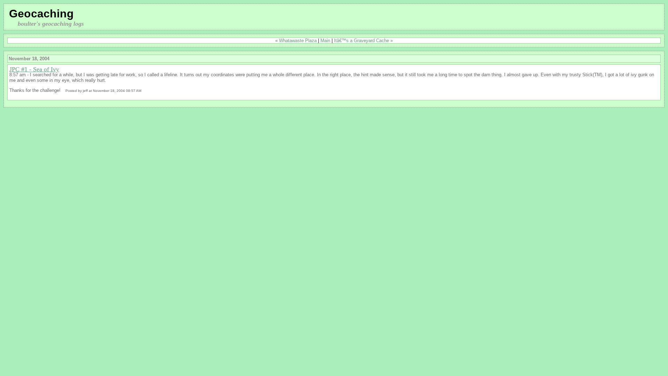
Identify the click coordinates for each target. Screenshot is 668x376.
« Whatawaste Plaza (296, 40)
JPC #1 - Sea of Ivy (34, 69)
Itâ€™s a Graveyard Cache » (363, 40)
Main (325, 40)
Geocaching (41, 13)
